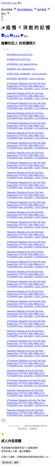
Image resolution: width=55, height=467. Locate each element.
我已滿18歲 (7, 462)
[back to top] (3, 420)
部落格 (16, 36)
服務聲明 (33, 429)
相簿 (7, 36)
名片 (26, 36)
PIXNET (17, 426)
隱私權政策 (22, 429)
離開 (16, 462)
